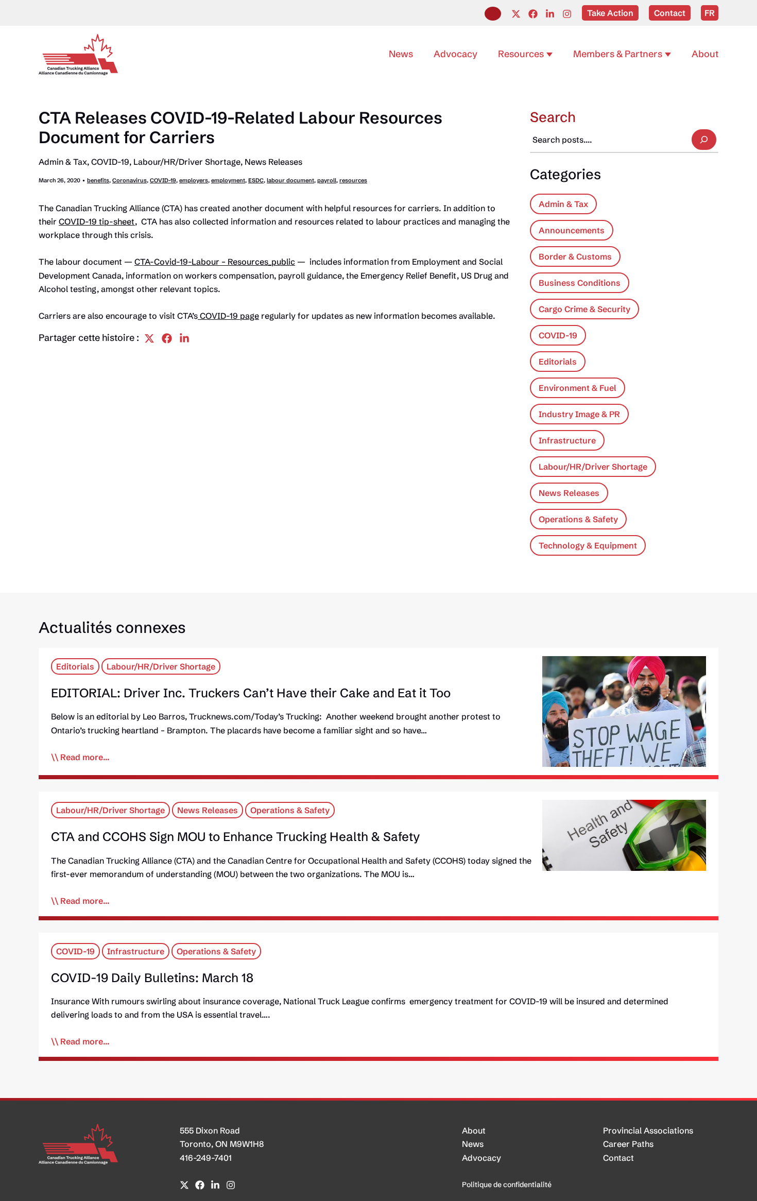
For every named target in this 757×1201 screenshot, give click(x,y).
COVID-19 (110, 162)
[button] (493, 14)
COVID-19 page (228, 316)
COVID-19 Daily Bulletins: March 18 (152, 977)
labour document (290, 180)
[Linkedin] (550, 14)
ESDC (256, 180)
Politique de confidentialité (507, 1184)
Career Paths (628, 1144)
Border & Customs (575, 256)
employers (193, 180)
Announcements (572, 230)
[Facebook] (533, 14)
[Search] (704, 139)
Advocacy (481, 1158)
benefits (98, 180)
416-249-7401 (206, 1158)
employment (228, 180)
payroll (326, 180)
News (473, 1144)
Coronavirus (129, 180)
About (474, 1130)
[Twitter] (516, 14)
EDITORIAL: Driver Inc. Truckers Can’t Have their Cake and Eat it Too (251, 692)
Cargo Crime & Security (584, 309)
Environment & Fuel (577, 388)
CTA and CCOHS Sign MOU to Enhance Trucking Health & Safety (235, 836)
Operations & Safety (578, 519)
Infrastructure (567, 440)
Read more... (85, 757)
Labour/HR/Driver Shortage (186, 162)
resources (353, 180)
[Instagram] (567, 14)
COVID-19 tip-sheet (97, 221)
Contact (618, 1158)
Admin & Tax (63, 162)
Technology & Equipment (588, 545)
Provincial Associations (648, 1130)
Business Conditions (580, 283)
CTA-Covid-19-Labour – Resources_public (214, 261)
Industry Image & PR (579, 414)
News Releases (273, 162)
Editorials (558, 361)
